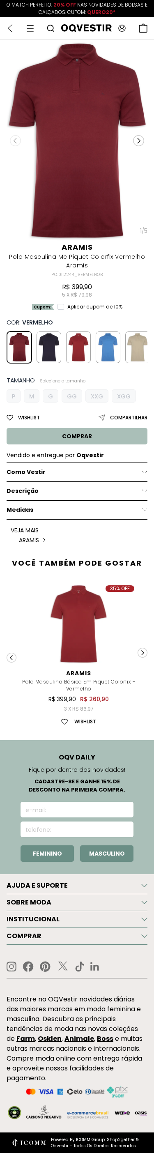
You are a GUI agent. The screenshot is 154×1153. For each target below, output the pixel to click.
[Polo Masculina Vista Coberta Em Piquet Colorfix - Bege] (137, 347)
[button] (138, 140)
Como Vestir (26, 472)
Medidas (20, 510)
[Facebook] (28, 966)
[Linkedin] (94, 966)
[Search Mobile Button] (50, 28)
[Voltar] (10, 28)
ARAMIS (77, 247)
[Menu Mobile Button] (30, 28)
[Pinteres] (45, 966)
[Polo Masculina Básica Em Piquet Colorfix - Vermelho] (78, 347)
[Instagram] (11, 967)
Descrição (23, 491)
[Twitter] (63, 966)
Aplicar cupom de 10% (94, 307)
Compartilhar (128, 417)
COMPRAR (77, 436)
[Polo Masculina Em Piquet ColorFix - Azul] (108, 347)
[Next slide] (142, 652)
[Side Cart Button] (143, 28)
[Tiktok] (79, 966)
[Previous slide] (11, 657)
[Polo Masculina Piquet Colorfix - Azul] (49, 347)
